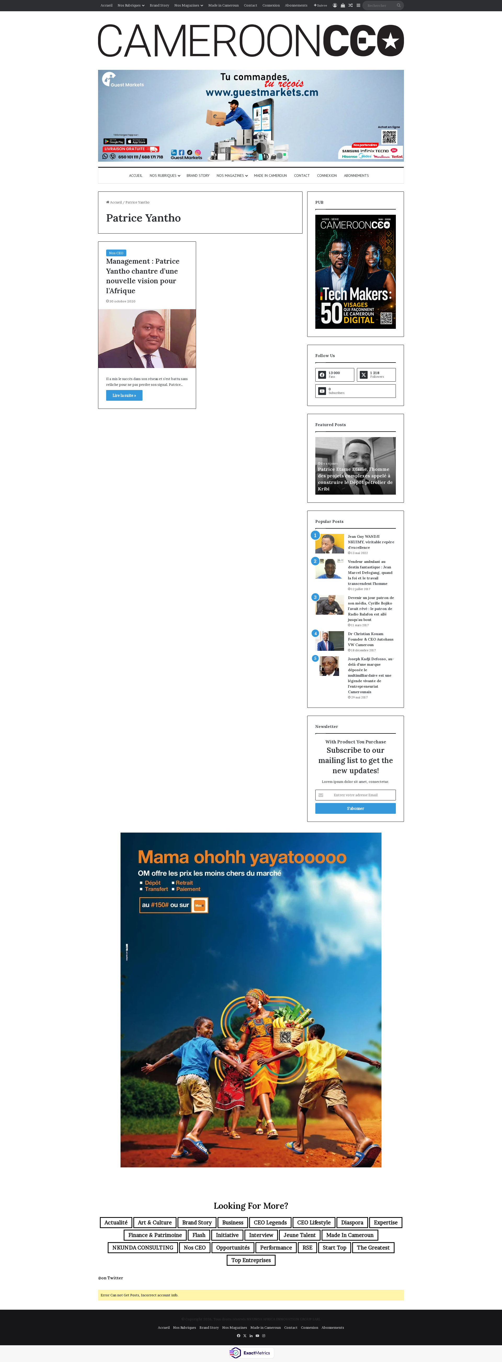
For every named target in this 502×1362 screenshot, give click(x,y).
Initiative (227, 1235)
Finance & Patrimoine (155, 1235)
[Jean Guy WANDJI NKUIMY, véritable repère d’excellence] (329, 543)
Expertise (386, 1222)
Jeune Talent (300, 1235)
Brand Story (159, 5)
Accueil (106, 5)
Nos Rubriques (129, 5)
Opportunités (233, 1248)
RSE (307, 1248)
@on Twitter (110, 1277)
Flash (199, 1235)
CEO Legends (270, 1222)
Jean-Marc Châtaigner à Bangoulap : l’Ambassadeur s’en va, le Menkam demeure (354, 482)
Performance (276, 1248)
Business (232, 1222)
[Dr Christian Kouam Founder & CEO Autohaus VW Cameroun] (329, 641)
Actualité (116, 1222)
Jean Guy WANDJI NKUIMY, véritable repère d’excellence (371, 542)
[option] (355, 466)
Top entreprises (251, 1260)
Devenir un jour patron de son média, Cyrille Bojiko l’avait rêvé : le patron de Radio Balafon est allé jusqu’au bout (371, 608)
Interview (261, 1235)
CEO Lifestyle (314, 1222)
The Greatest (373, 1248)
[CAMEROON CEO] (251, 40)
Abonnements (296, 5)
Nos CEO (116, 253)
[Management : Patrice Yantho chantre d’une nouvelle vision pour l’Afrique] (147, 338)
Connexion (271, 5)
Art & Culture (155, 1222)
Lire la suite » (124, 395)
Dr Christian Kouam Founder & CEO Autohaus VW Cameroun (370, 639)
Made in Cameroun (223, 5)
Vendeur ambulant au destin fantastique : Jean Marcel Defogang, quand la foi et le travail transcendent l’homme (370, 572)
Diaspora (352, 1222)
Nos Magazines (186, 5)
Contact (250, 5)
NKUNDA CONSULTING (142, 1248)
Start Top (334, 1248)
